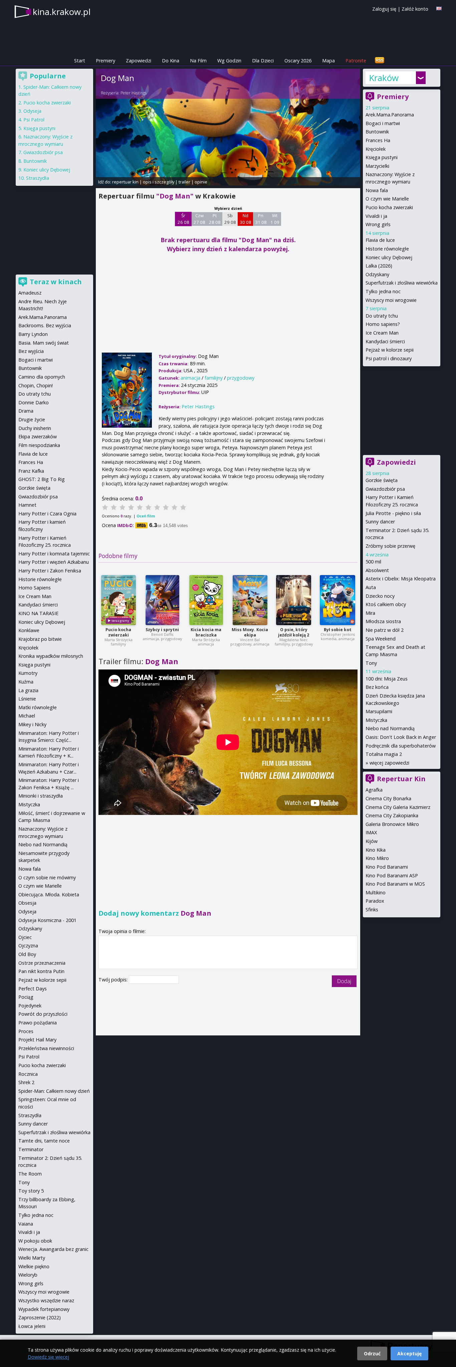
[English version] (439, 8)
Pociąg (25, 997)
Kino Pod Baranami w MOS (395, 884)
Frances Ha (378, 140)
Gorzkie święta (382, 480)
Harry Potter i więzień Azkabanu (53, 562)
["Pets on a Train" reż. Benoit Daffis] (162, 600)
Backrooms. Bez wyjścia (44, 325)
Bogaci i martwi (383, 123)
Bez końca (377, 687)
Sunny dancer (380, 521)
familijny (214, 378)
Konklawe (28, 630)
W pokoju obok (35, 1241)
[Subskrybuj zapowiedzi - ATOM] (379, 60)
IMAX (371, 832)
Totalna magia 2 (384, 754)
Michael (26, 716)
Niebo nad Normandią (390, 728)
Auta (371, 587)
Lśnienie (27, 699)
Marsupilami (379, 711)
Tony (371, 663)
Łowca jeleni (31, 1326)
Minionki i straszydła (40, 796)
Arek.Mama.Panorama (390, 114)
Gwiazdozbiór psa (385, 489)
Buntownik (377, 131)
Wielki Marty (31, 1258)
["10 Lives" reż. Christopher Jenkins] (337, 600)
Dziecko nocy (380, 596)
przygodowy (240, 378)
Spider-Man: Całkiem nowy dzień (54, 1091)
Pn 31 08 (261, 218)
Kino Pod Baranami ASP (392, 875)
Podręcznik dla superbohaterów (401, 746)
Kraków (384, 78)
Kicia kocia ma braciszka (206, 632)
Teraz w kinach (56, 281)
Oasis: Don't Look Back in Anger (401, 737)
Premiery (105, 60)
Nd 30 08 (245, 218)
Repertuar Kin (401, 778)
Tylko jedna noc (383, 291)
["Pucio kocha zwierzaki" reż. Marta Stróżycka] (118, 600)
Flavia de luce (380, 240)
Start (79, 60)
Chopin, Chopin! (35, 385)
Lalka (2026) (379, 266)
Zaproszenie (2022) (39, 1317)
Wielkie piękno (33, 1266)
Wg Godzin (229, 60)
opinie (201, 182)
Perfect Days (32, 988)
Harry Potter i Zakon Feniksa (49, 570)
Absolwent (377, 570)
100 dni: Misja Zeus (387, 678)
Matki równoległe (37, 707)
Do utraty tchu (382, 316)
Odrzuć (372, 1353)
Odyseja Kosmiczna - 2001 (47, 920)
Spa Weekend (381, 638)
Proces (25, 1031)
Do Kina (170, 60)
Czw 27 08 (199, 218)
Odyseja (32, 111)
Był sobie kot (338, 629)
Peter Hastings (134, 93)
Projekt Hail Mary (37, 1039)
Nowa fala (377, 190)
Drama (25, 411)
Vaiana (25, 1224)
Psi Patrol (33, 119)
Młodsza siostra (383, 621)
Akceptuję (409, 1353)
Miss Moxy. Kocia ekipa (250, 632)
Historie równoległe (387, 249)
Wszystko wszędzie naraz (46, 1300)
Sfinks (372, 909)
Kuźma (25, 681)
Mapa (328, 60)
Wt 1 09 (274, 218)
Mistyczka (376, 720)
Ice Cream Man (382, 333)
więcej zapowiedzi (389, 763)
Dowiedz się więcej (48, 1357)
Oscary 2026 (297, 60)
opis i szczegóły (158, 182)
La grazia (28, 690)
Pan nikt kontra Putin (41, 971)
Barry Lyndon (33, 334)
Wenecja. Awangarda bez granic (53, 1249)
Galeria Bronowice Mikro (392, 824)
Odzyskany (377, 274)
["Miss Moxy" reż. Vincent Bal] (250, 600)
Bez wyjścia (31, 351)
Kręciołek (376, 149)
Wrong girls (378, 224)
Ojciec (25, 937)
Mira (370, 613)
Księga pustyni (382, 157)
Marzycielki (377, 166)
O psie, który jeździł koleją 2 (293, 632)
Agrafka (374, 790)
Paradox (375, 901)
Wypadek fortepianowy (43, 1309)
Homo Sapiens (34, 587)
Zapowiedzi (138, 60)
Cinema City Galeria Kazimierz (398, 807)
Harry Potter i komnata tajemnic (54, 553)
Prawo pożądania (37, 1022)
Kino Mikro (377, 858)
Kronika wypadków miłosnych (50, 656)
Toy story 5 (31, 1191)
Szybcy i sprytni (162, 629)
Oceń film (146, 515)
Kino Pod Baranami (387, 867)
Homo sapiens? (383, 324)
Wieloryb (27, 1275)
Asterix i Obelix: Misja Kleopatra (401, 578)
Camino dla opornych (41, 377)
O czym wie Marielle (387, 198)
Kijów (372, 841)
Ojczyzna (28, 945)
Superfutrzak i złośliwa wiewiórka (402, 283)
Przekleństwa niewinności (46, 1048)
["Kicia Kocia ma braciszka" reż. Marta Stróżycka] (206, 600)
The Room (30, 1174)
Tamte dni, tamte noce (44, 1140)
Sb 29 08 (230, 218)
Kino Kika (376, 850)
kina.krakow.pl (61, 12)
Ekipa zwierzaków (37, 436)
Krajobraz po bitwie (40, 639)
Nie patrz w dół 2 (385, 630)
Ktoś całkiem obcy (386, 604)
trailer (184, 182)
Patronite (356, 60)
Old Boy (27, 954)
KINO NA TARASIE (38, 613)
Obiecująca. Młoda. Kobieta (48, 894)
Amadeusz (29, 293)
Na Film (198, 60)
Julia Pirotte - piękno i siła (393, 513)
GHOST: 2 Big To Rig (41, 479)
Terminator (30, 1149)
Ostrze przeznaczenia (41, 963)
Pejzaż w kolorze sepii (390, 350)
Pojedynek (29, 1005)
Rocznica (28, 1074)
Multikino (376, 892)
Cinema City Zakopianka (392, 815)
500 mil (373, 561)
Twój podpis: (113, 979)
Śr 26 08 (183, 218)
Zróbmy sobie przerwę (390, 546)
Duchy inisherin (34, 428)
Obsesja (27, 903)
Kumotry (27, 673)
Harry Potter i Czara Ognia (47, 513)
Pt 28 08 (215, 218)
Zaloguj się (384, 9)
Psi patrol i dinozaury (389, 358)
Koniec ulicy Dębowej (389, 257)
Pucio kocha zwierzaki (118, 632)
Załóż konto (415, 9)
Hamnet (27, 505)
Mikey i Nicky (32, 724)
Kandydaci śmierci (385, 341)
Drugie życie (31, 419)
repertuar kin (125, 182)
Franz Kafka (31, 471)
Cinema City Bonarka (388, 798)
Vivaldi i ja (376, 216)
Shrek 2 (26, 1082)
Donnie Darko (33, 402)
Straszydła (37, 178)
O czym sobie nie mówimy (47, 877)
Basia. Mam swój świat (43, 343)
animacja (190, 378)
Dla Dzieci (263, 60)
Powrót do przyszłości (42, 1014)
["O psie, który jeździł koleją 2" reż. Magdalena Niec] (293, 600)
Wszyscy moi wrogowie (391, 300)
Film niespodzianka (39, 445)
